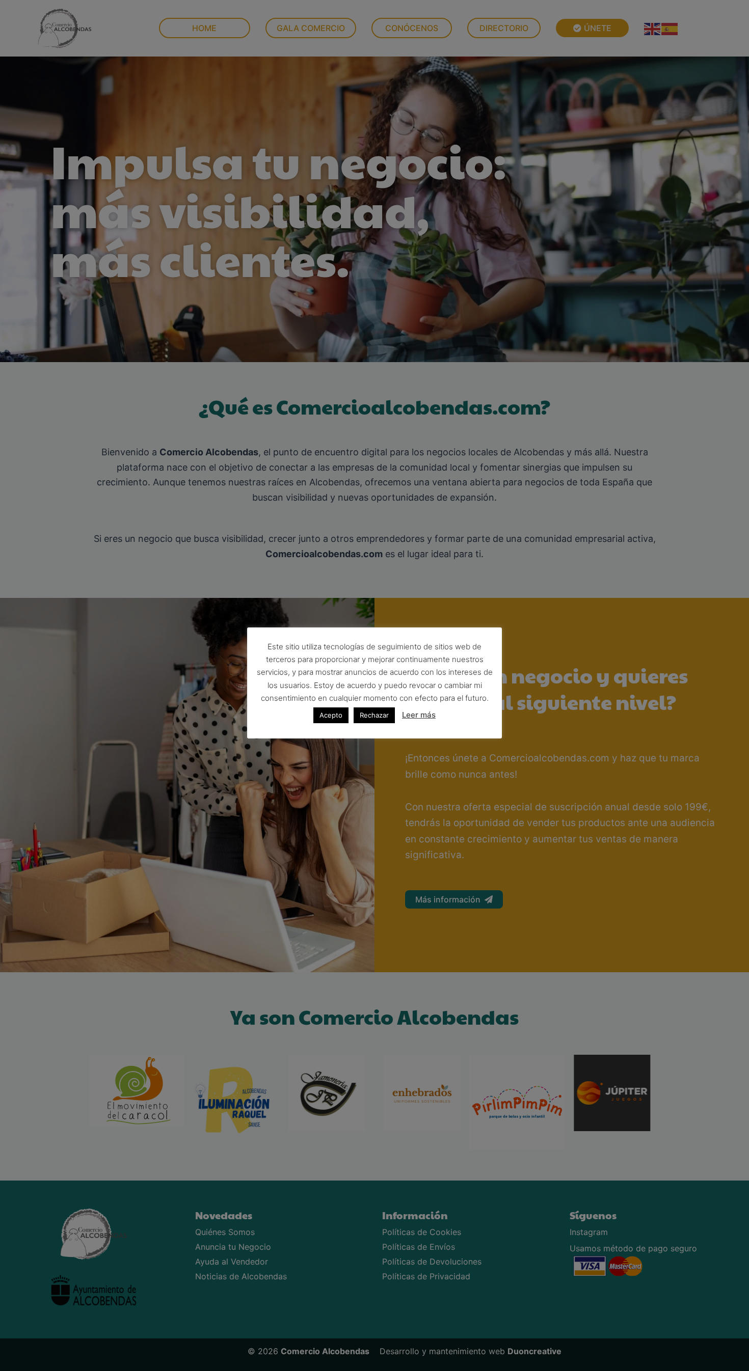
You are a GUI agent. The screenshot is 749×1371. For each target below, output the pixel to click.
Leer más (419, 715)
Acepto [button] (330, 715)
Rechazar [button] (374, 715)
